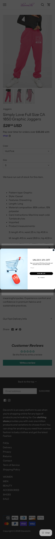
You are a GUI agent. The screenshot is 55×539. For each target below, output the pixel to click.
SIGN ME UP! (41, 273)
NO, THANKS (41, 277)
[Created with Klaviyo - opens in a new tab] (27, 290)
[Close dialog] (53, 250)
